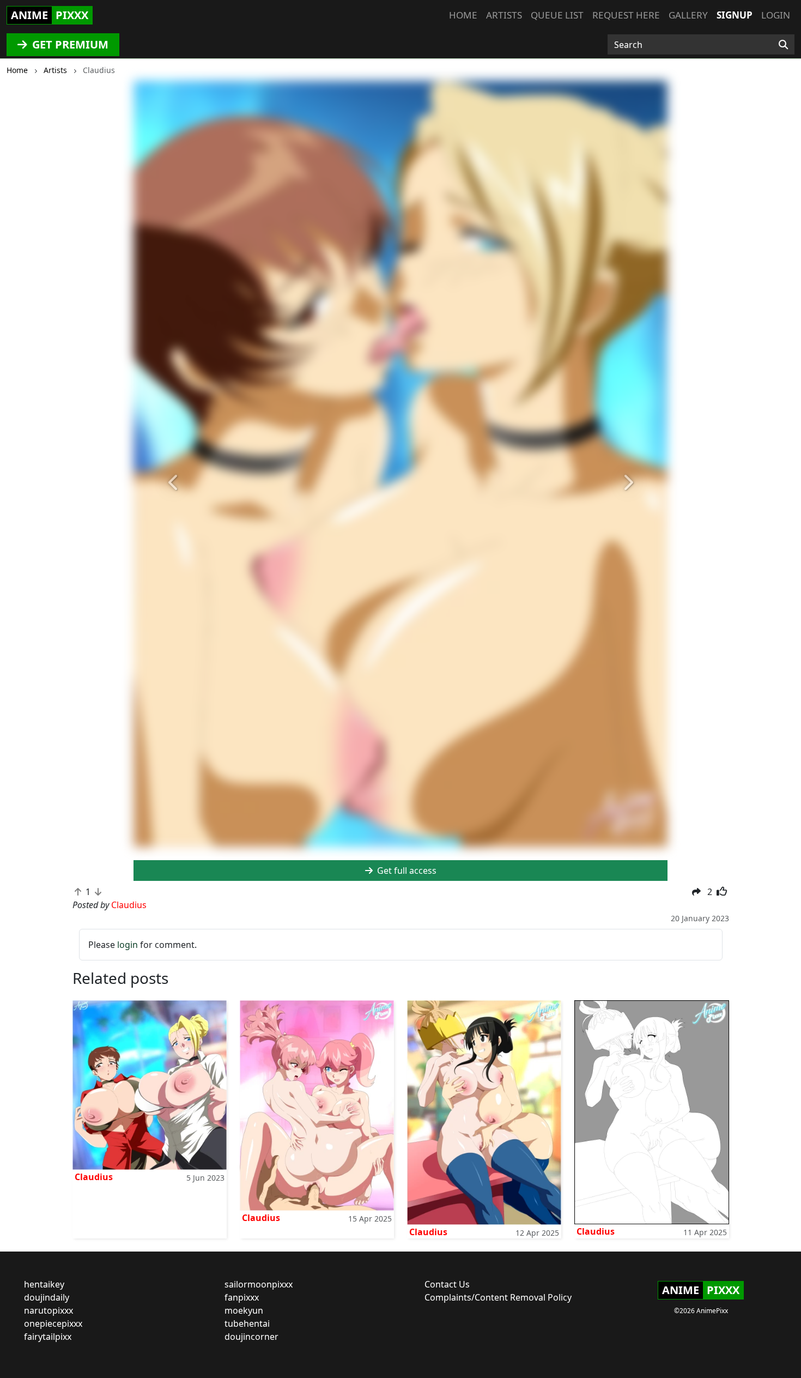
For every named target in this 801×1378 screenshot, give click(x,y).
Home (463, 15)
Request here (626, 15)
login (127, 945)
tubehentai (247, 1323)
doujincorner (251, 1337)
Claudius (94, 1177)
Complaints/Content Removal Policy (498, 1297)
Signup (735, 15)
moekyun (243, 1310)
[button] (174, 483)
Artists (504, 15)
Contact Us (447, 1284)
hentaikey (44, 1284)
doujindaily (46, 1297)
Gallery (688, 15)
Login (775, 15)
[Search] (783, 44)
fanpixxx (241, 1297)
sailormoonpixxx (258, 1284)
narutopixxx (48, 1310)
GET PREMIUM (68, 44)
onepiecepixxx (53, 1323)
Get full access (405, 871)
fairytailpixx (47, 1337)
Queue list (557, 15)
